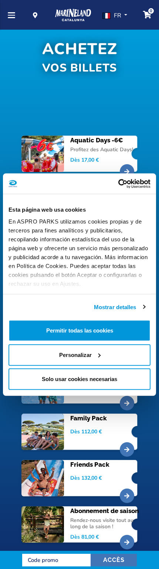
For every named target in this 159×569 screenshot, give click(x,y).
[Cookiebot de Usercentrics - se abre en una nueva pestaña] (118, 183)
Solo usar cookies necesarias (79, 379)
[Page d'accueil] (73, 15)
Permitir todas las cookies (79, 330)
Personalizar (75, 354)
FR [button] (118, 15)
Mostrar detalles (115, 307)
